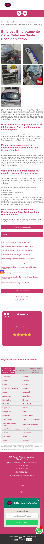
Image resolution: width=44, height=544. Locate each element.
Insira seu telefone (22, 511)
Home (22, 485)
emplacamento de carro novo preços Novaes (17, 263)
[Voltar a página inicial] (7, 4)
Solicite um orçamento (22, 227)
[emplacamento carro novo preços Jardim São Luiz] (11, 97)
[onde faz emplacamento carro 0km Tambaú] (11, 54)
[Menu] (40, 5)
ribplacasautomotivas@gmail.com (22, 475)
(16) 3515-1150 (14, 220)
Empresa (22, 492)
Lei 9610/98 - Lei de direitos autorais (22, 449)
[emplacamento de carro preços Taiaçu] (33, 54)
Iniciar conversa (22, 522)
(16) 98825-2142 (22, 300)
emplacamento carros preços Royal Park (15, 283)
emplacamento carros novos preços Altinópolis (17, 246)
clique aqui (25, 220)
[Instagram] (2, 272)
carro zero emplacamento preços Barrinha (16, 242)
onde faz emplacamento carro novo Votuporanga (18, 259)
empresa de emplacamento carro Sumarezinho (17, 250)
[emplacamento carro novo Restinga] (11, 75)
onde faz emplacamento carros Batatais (15, 273)
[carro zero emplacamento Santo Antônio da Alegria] (33, 75)
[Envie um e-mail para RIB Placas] (24, 13)
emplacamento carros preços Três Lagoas (16, 255)
